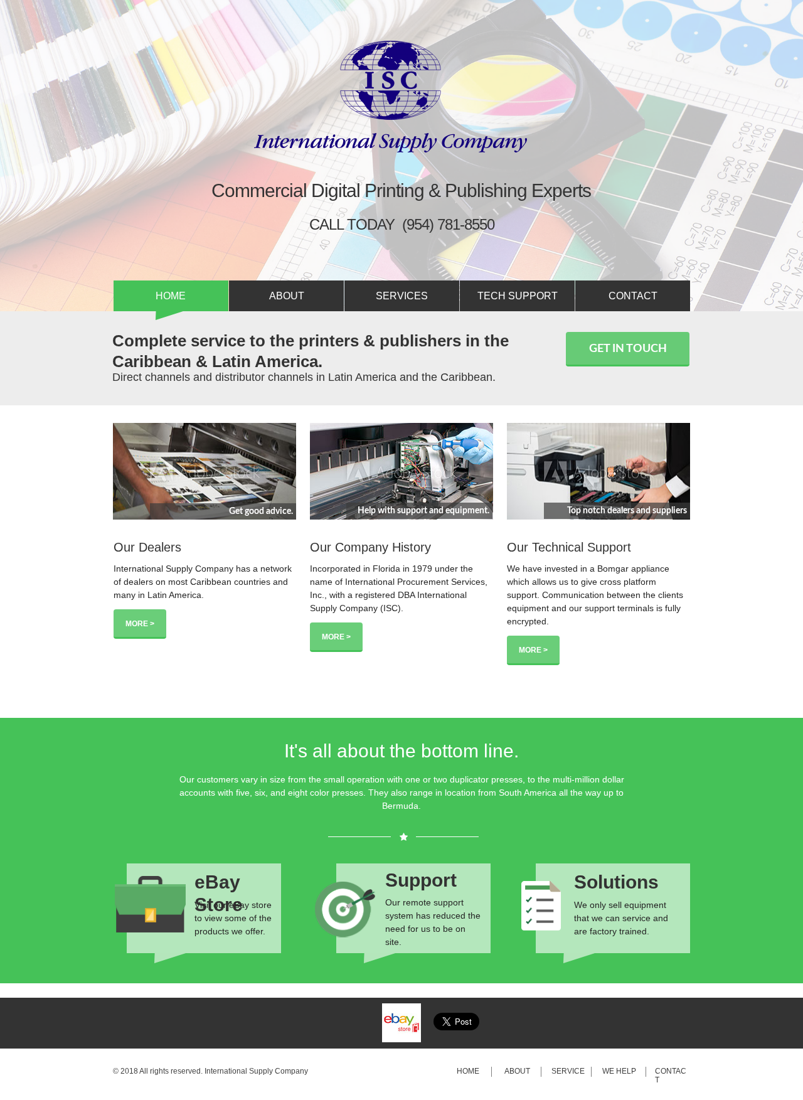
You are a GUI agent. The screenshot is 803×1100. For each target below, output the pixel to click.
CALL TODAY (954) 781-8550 (401, 224)
